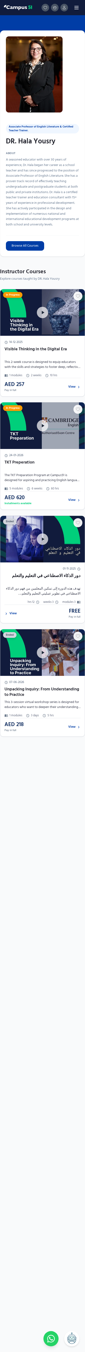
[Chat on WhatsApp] (51, 1338)
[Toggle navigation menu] (76, 7)
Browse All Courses (25, 246)
